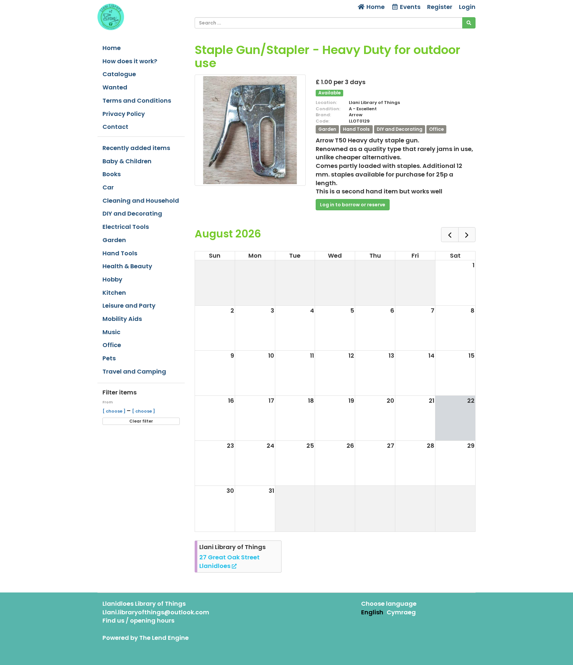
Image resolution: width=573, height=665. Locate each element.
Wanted (114, 87)
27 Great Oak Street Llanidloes (229, 561)
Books (111, 174)
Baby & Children (127, 161)
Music (111, 332)
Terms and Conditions (136, 100)
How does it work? (129, 61)
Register (439, 7)
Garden (114, 240)
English (372, 612)
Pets (109, 358)
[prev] (449, 234)
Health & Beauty (127, 266)
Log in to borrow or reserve (352, 204)
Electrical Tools (125, 227)
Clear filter (141, 421)
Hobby (112, 279)
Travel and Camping (134, 371)
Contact (115, 127)
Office (111, 345)
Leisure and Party (129, 305)
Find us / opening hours (138, 620)
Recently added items (136, 148)
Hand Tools (119, 253)
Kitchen (114, 292)
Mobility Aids (122, 319)
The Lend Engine (164, 638)
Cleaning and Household (140, 200)
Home (375, 7)
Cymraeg (401, 612)
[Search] (469, 22)
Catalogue (119, 74)
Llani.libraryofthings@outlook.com (155, 612)
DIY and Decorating (132, 213)
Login (467, 7)
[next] (467, 234)
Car (108, 187)
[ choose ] (114, 411)
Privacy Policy (123, 114)
